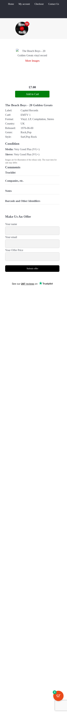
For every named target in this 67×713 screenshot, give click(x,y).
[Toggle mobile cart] (48, 34)
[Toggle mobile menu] (60, 34)
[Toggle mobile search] (54, 34)
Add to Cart (32, 94)
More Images (32, 60)
